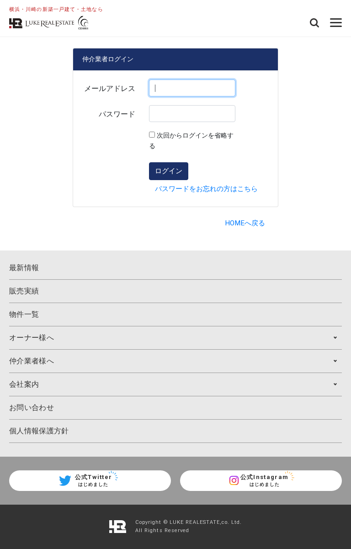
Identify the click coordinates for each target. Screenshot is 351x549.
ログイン (168, 171)
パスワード (117, 114)
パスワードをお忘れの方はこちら (206, 189)
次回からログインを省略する (191, 141)
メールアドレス (109, 88)
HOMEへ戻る (245, 223)
